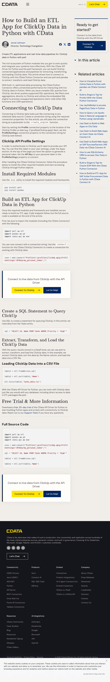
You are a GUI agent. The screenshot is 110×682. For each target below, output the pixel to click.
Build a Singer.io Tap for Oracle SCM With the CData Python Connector (93, 165)
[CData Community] (23, 548)
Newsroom (86, 581)
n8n (33, 638)
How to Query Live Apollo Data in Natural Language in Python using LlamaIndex (93, 115)
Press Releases (87, 577)
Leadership (86, 590)
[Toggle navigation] (27, 4)
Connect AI (36, 577)
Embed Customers (64, 586)
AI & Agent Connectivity (67, 581)
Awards (84, 586)
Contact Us (86, 602)
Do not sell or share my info (94, 674)
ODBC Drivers (13, 573)
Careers (84, 598)
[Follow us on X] (64, 44)
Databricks (36, 626)
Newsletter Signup (15, 638)
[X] (13, 548)
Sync (34, 573)
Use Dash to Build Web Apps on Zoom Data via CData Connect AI (94, 134)
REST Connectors (14, 594)
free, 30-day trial (22, 407)
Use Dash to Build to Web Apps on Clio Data (92, 125)
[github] (18, 548)
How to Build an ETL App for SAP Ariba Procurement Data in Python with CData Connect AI (94, 178)
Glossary (10, 643)
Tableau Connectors (15, 607)
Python (10, 586)
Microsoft (36, 634)
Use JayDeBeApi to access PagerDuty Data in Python (93, 107)
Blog (8, 630)
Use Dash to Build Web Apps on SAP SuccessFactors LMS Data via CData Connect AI (94, 144)
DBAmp (35, 586)
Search (80, 4)
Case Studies (12, 626)
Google (35, 630)
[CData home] (12, 4)
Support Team (31, 412)
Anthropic (36, 622)
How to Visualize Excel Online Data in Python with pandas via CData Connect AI (93, 86)
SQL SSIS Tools (38, 581)
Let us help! (52, 290)
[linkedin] (8, 548)
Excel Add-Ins (13, 598)
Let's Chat (94, 4)
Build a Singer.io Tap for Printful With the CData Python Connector (91, 97)
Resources (11, 634)
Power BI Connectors (16, 602)
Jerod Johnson (18, 42)
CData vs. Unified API (65, 594)
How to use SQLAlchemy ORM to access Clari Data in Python (93, 155)
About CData (87, 573)
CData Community (15, 622)
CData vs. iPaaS (63, 590)
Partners (85, 594)
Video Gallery (13, 647)
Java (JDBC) (12, 577)
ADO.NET (11, 581)
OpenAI (35, 643)
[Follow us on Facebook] (60, 44)
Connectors (61, 573)
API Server (11, 590)
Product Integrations (65, 577)
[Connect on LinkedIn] (69, 44)
